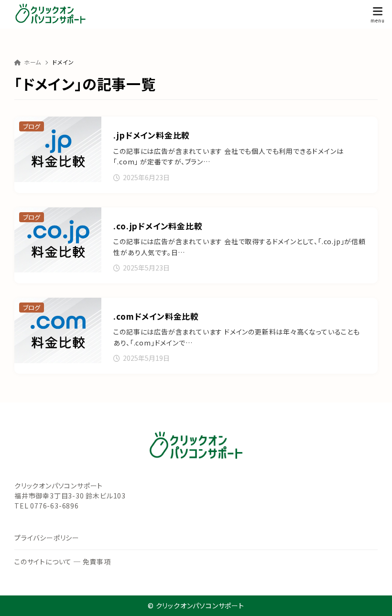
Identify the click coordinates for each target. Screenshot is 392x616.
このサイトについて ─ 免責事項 (62, 561)
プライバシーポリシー (46, 537)
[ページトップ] (372, 596)
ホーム (32, 62)
